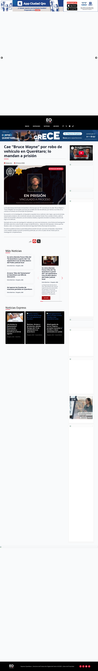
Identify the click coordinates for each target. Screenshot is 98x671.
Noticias (47, 126)
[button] (62, 278)
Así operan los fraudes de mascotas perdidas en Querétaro (19, 288)
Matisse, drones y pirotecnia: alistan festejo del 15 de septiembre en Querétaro (30, 328)
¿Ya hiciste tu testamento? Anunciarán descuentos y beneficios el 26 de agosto (10, 329)
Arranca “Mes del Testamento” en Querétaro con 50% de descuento (18, 275)
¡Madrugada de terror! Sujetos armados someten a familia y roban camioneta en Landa (50, 328)
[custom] (69, 126)
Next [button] (96, 58)
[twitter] (66, 126)
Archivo (56, 126)
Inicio (27, 126)
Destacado (36, 126)
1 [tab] (80, 420)
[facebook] (63, 126)
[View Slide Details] (85, 407)
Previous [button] (2, 58)
